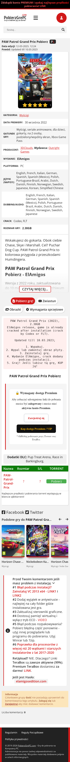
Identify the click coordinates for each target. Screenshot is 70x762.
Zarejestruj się (36, 418)
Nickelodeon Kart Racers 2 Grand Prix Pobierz (37, 562)
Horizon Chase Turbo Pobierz (13, 562)
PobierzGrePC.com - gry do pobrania (15, 17)
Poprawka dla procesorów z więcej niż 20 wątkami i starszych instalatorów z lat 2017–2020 (37, 648)
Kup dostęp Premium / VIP (36, 429)
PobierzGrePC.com (27, 745)
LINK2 (17, 595)
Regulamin (11, 732)
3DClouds (26, 148)
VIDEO (42, 620)
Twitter (36, 512)
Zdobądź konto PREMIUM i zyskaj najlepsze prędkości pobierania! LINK (35, 4)
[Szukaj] (63, 29)
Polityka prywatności (16, 739)
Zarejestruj (11, 704)
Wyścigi (24, 115)
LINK (27, 670)
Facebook (14, 512)
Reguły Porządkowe (32, 732)
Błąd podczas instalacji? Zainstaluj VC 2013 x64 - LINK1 (34, 589)
